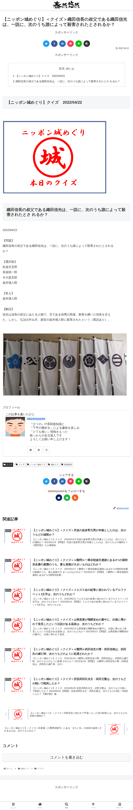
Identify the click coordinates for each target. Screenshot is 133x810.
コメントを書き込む (66, 757)
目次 (62, 68)
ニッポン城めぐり (37, 464)
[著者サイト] (30, 450)
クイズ (9, 464)
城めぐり (55, 464)
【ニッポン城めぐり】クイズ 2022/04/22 (40, 75)
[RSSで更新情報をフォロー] (46, 450)
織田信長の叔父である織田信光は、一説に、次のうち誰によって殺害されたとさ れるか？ (68, 81)
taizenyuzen (36, 418)
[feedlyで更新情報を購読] (38, 450)
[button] (123, 475)
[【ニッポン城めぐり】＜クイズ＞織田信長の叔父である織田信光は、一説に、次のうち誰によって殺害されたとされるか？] (62, 43)
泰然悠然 (68, 464)
